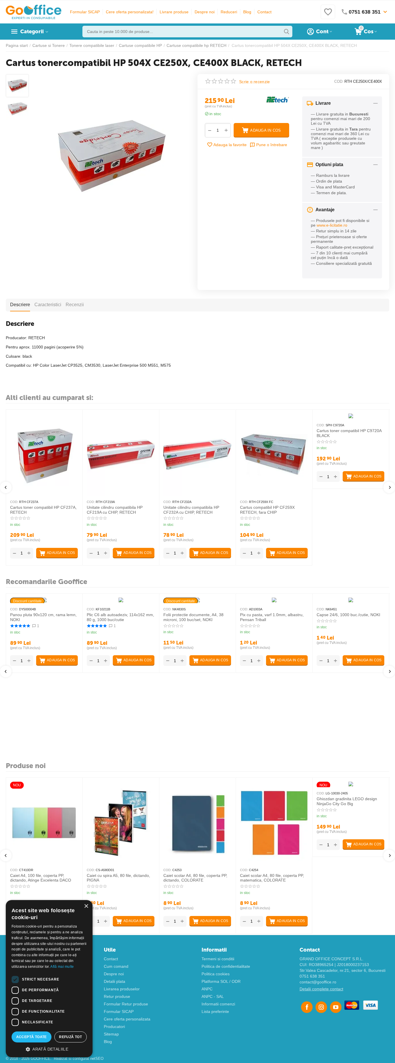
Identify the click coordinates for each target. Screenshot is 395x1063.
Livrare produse (174, 12)
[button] (49, 1048)
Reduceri (229, 12)
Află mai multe (62, 967)
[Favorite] (328, 15)
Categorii (32, 31)
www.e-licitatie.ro (332, 225)
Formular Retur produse (126, 1004)
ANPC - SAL (213, 996)
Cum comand (116, 966)
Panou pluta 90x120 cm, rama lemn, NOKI (43, 617)
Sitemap (111, 1034)
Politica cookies (216, 974)
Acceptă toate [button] (31, 1037)
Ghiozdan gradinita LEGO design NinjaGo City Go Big (347, 801)
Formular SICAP (85, 12)
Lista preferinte (215, 1011)
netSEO (97, 1058)
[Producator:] (277, 99)
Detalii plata (114, 981)
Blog (247, 12)
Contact (264, 12)
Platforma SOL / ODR (221, 981)
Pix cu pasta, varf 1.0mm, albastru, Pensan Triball (272, 617)
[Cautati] (286, 31)
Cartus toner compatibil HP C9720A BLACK (349, 433)
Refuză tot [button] (70, 1037)
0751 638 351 (312, 976)
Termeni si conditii (218, 958)
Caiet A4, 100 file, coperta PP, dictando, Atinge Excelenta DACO (40, 878)
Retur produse (117, 996)
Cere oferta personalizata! (130, 12)
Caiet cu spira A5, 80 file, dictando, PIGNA (118, 878)
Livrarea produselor (122, 989)
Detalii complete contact (321, 989)
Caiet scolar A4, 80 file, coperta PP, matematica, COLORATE (272, 878)
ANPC (207, 989)
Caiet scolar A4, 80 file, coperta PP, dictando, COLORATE (195, 878)
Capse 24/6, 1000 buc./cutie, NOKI (348, 614)
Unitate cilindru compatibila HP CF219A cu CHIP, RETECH (115, 510)
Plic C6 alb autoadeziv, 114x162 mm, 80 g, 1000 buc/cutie (120, 617)
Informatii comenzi (218, 1004)
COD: (339, 81)
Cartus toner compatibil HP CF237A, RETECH (43, 510)
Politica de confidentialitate (226, 966)
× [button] (86, 906)
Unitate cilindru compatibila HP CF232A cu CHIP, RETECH (191, 510)
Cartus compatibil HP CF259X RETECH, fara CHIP (267, 510)
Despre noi (205, 12)
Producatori (114, 1026)
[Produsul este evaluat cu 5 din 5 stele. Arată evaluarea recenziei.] (20, 626)
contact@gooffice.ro (318, 982)
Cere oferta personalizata (127, 1019)
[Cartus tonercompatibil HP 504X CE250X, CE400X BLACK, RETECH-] (111, 156)
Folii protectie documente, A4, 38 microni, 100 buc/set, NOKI (193, 617)
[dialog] (49, 978)
